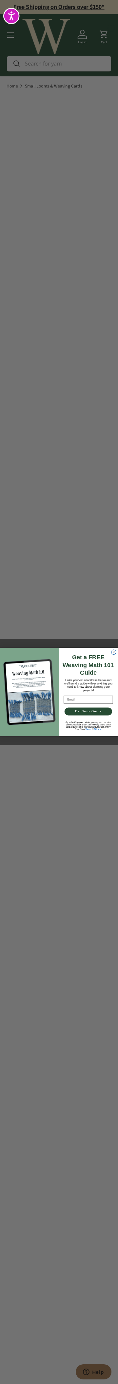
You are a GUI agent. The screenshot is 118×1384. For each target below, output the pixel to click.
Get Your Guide (88, 711)
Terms (88, 729)
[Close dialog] (113, 652)
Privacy (97, 729)
